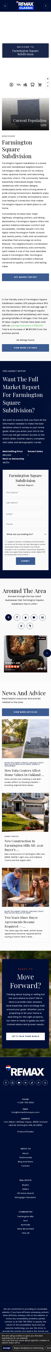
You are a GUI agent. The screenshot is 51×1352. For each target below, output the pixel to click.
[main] (25, 528)
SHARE (42, 638)
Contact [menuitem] (25, 1166)
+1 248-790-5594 (25, 1102)
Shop (25, 617)
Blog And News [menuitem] (25, 1161)
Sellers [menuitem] (25, 1189)
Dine (8, 617)
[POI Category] (11, 84)
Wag (30, 626)
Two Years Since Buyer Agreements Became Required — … (21, 921)
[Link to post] (25, 738)
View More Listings (25, 348)
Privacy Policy (22, 555)
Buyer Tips (9, 763)
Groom (21, 626)
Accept (6, 1348)
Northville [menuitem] (25, 1225)
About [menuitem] (25, 1153)
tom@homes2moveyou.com (26, 1112)
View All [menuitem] (25, 1233)
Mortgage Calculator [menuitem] (25, 1197)
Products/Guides (25, 1131)
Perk (34, 617)
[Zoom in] (48, 79)
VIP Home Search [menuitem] (25, 1193)
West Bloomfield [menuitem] (25, 1229)
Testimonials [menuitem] (25, 1157)
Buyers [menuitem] (25, 1185)
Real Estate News (23, 764)
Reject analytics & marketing (28, 1348)
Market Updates (21, 763)
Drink (17, 617)
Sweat (42, 617)
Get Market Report (25, 277)
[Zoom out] (48, 82)
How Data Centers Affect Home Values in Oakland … (24, 772)
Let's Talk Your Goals (25, 1036)
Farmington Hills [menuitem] (25, 1216)
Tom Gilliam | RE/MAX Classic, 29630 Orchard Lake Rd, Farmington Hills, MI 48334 (25, 1123)
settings (24, 1342)
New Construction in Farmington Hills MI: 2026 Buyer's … (24, 845)
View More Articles (25, 712)
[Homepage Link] (25, 5)
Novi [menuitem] (25, 1220)
